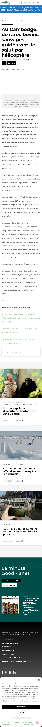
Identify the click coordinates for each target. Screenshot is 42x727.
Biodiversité (8, 20)
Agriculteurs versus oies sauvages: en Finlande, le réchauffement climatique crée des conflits (21, 318)
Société (19, 20)
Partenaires (6, 647)
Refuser (21, 712)
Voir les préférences (21, 718)
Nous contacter (8, 650)
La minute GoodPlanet (11, 658)
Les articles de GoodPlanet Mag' (21, 404)
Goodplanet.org (11, 580)
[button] (39, 680)
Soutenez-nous (8, 654)
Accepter (21, 707)
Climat (21, 464)
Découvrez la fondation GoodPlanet (16, 662)
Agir (5, 402)
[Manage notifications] (37, 722)
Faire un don (28, 2)
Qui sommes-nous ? (10, 643)
